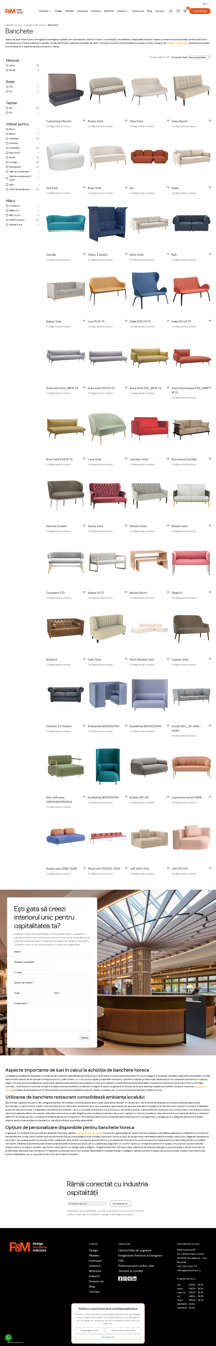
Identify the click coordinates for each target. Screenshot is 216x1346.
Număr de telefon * (24, 982)
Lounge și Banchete (35, 25)
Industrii (94, 1276)
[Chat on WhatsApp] (8, 1337)
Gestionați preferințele (123, 1330)
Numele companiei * (24, 962)
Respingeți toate (89, 1330)
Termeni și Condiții (130, 1271)
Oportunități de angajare (134, 1250)
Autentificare (200, 11)
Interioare (82, 11)
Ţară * (57, 992)
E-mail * (18, 972)
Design (58, 11)
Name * (18, 951)
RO (205, 3)
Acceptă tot (108, 1337)
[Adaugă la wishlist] (84, 121)
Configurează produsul (58, 126)
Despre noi (138, 11)
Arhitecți (96, 11)
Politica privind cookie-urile (136, 1266)
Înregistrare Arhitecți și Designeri (140, 1255)
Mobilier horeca (13, 25)
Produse (44, 11)
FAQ (121, 1261)
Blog (149, 11)
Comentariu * (21, 1003)
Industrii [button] (121, 11)
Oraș (17, 992)
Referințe (109, 11)
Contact (160, 11)
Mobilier (70, 11)
